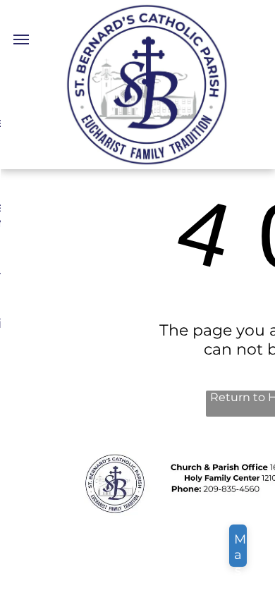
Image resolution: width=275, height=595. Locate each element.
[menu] (21, 39)
